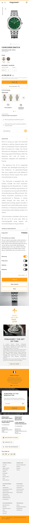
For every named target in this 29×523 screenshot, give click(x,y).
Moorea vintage (6, 476)
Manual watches (20, 490)
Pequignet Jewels (20, 462)
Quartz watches (19, 492)
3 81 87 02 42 (20, 426)
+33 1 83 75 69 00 (6, 424)
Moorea (4, 474)
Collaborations (19, 510)
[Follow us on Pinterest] (8, 454)
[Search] (5, 2)
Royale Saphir (5, 469)
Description (5, 138)
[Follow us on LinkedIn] (14, 454)
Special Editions (20, 508)
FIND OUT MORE (14, 364)
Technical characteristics (9, 228)
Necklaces (18, 468)
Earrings (18, 469)
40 (3, 70)
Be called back (13, 86)
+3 (23, 97)
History (18, 505)
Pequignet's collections (7, 462)
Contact (4, 517)
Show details (21, 275)
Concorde (4, 464)
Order (13, 82)
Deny (14, 288)
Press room (5, 513)
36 (8, 70)
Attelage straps (5, 487)
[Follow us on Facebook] (3, 454)
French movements (20, 485)
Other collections (6, 479)
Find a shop (5, 511)
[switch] (25, 261)
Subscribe (14, 408)
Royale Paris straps (6, 495)
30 (14, 70)
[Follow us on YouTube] (11, 454)
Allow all (14, 279)
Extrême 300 (5, 473)
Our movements (20, 483)
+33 (17, 426)
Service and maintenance (7, 503)
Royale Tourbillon (6, 468)
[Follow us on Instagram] (6, 454)
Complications (19, 487)
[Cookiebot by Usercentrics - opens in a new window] (21, 233)
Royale (4, 466)
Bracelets (18, 466)
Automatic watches (20, 489)
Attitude (4, 471)
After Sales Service (6, 505)
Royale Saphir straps (6, 497)
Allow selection (14, 284)
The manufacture (20, 503)
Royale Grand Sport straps (8, 492)
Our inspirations (6, 499)
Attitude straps (5, 494)
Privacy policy (7, 518)
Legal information (10, 517)
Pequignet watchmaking (21, 506)
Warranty (4, 506)
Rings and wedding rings (21, 464)
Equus (4, 478)
